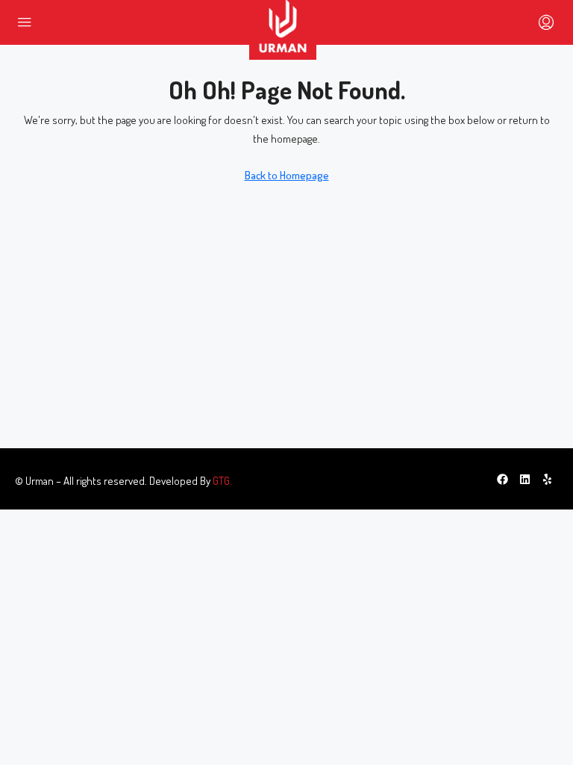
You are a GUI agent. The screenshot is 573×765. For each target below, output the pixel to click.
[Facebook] (502, 479)
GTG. (222, 481)
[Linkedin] (524, 479)
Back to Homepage (287, 175)
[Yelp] (547, 479)
